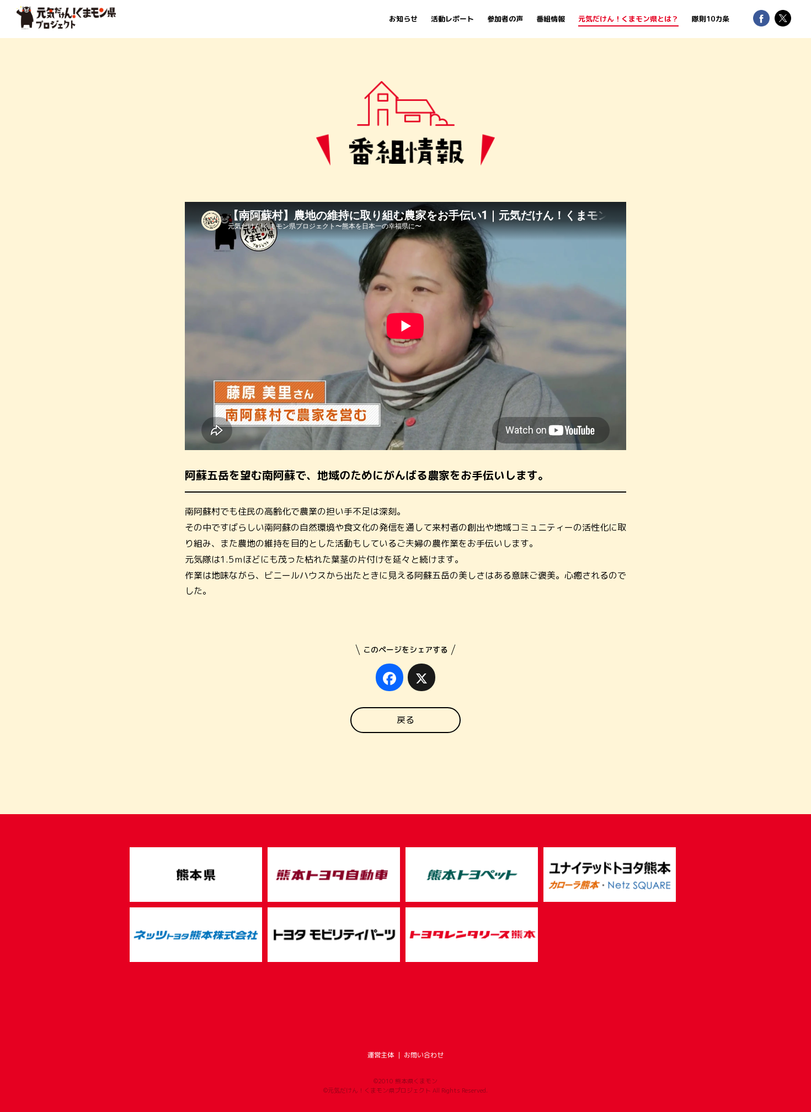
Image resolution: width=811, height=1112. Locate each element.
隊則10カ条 (710, 19)
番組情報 (550, 19)
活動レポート (452, 19)
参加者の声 (505, 19)
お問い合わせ (424, 1055)
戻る (405, 720)
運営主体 (380, 1055)
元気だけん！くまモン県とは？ (628, 19)
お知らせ (403, 19)
